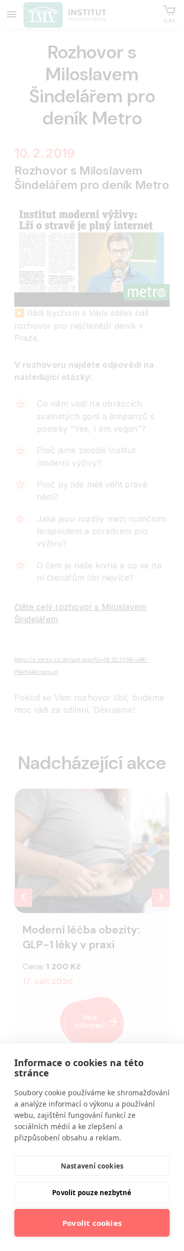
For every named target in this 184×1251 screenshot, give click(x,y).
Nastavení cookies (92, 1166)
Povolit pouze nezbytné (91, 1192)
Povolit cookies (92, 1223)
